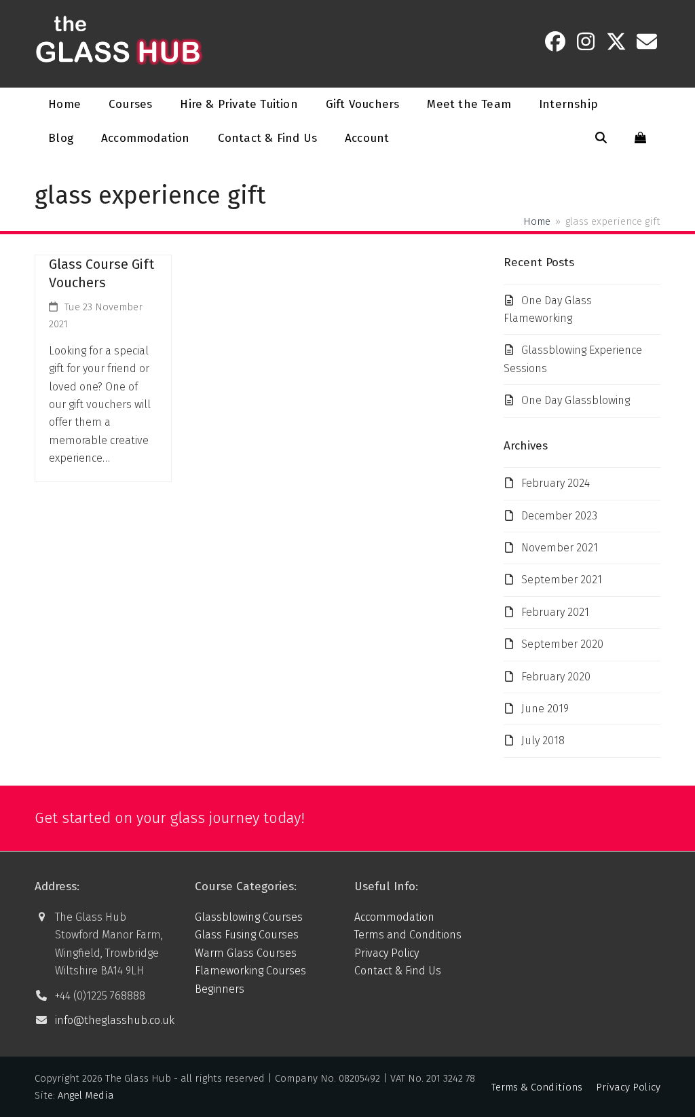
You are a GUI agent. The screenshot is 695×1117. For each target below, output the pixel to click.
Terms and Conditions (408, 934)
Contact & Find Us (397, 970)
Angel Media (86, 1095)
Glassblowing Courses (249, 917)
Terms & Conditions (536, 1087)
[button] (601, 138)
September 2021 (561, 579)
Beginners (219, 989)
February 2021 (555, 612)
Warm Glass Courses (246, 953)
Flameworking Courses (250, 970)
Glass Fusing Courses (247, 934)
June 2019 (545, 708)
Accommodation (394, 917)
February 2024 (555, 483)
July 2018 (543, 740)
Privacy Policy (386, 953)
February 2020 (555, 676)
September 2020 (562, 644)
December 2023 (559, 515)
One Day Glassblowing (575, 400)
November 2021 (559, 547)
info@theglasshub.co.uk (114, 1020)
